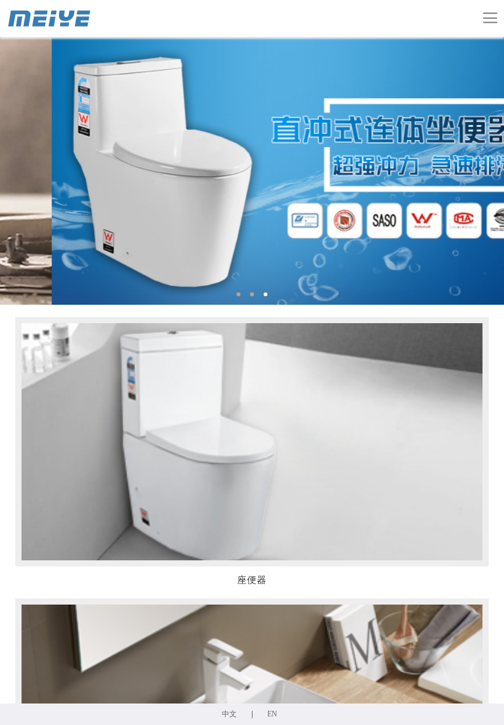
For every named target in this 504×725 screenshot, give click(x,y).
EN (272, 714)
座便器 (252, 580)
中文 (229, 714)
